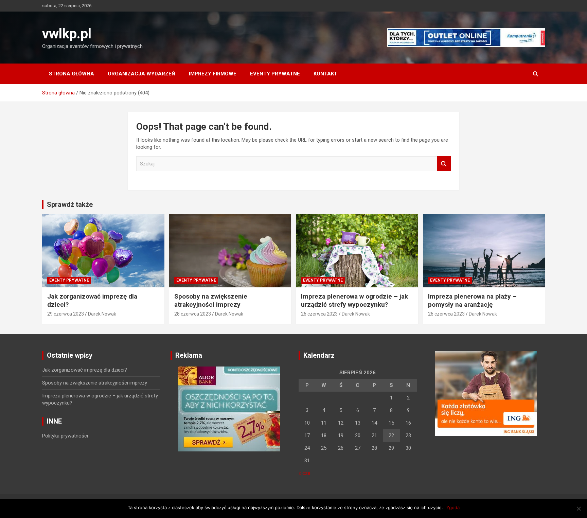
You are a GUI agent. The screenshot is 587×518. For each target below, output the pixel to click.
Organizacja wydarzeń (141, 74)
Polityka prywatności (65, 436)
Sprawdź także (70, 204)
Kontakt (325, 74)
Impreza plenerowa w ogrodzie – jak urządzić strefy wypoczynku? (354, 300)
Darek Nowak (102, 314)
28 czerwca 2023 (192, 314)
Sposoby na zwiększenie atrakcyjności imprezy (210, 300)
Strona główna (71, 74)
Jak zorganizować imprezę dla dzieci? (84, 370)
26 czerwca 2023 (319, 314)
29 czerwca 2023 (65, 314)
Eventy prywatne (275, 74)
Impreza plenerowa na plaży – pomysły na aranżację (472, 300)
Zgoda (453, 507)
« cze (304, 473)
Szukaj (444, 164)
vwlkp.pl (66, 34)
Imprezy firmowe (212, 74)
